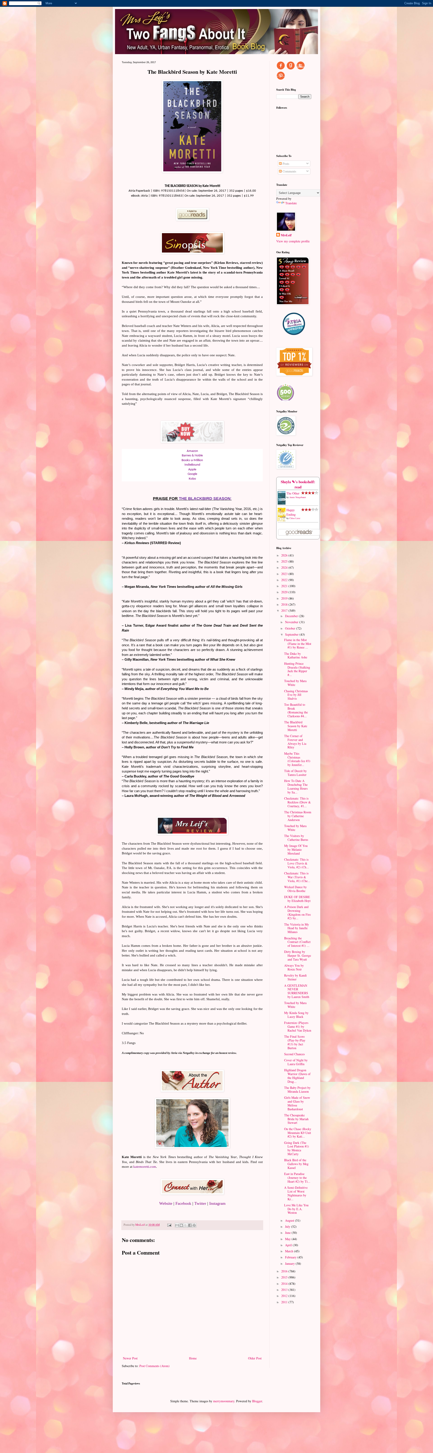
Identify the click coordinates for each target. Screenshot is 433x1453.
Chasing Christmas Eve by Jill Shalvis (296, 695)
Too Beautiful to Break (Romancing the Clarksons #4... (296, 710)
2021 (284, 586)
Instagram (217, 1203)
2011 (284, 1302)
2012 (284, 1296)
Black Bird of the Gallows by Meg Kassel (296, 1164)
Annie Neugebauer (297, 497)
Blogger (257, 1401)
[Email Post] (169, 1225)
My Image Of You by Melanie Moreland (296, 849)
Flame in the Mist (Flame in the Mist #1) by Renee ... (297, 644)
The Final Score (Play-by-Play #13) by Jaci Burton (294, 1042)
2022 (284, 580)
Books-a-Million (192, 460)
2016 (284, 1271)
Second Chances (294, 1054)
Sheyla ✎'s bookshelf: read (298, 484)
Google (192, 474)
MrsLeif (286, 235)
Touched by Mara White (295, 683)
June (288, 1232)
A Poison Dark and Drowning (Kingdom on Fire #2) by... (297, 912)
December (292, 616)
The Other (292, 493)
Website (165, 1203)
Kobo (192, 479)
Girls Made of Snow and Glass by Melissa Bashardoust (297, 1103)
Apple (192, 469)
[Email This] (177, 1225)
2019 (284, 598)
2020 (284, 592)
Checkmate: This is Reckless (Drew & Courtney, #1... (297, 802)
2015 (284, 1277)
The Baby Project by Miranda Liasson (297, 1089)
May (288, 1239)
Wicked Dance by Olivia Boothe (295, 889)
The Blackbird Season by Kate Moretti (295, 726)
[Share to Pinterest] (194, 1225)
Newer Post (130, 1358)
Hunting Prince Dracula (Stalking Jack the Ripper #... (297, 669)
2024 (284, 567)
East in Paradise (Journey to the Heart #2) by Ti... (297, 1178)
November (292, 622)
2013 (284, 1289)
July (288, 1226)
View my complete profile (293, 241)
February (291, 1257)
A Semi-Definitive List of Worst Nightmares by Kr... (296, 1193)
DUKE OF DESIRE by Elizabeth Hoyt (297, 899)
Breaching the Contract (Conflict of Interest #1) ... (297, 942)
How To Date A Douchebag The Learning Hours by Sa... (296, 786)
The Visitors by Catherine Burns (296, 838)
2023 (284, 574)
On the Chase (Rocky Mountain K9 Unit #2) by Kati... (297, 1133)
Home (193, 1358)
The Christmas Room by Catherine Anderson (297, 816)
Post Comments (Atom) (154, 1366)
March (289, 1251)
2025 (284, 561)
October (290, 628)
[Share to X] (185, 1225)
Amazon (192, 451)
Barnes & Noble (192, 455)
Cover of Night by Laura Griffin (296, 1062)
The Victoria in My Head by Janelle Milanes (296, 928)
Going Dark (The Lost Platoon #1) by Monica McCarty (296, 1148)
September (292, 634)
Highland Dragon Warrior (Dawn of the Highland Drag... (297, 1075)
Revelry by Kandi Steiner (295, 977)
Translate (291, 203)
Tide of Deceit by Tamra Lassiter (295, 773)
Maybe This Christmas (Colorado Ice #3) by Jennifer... (297, 759)
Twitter (200, 1203)
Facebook (183, 1203)
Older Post (255, 1358)
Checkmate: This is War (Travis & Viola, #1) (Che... (297, 877)
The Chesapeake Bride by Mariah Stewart (296, 1119)
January (290, 1263)
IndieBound (192, 465)
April (289, 1245)
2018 (284, 604)
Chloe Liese (294, 518)
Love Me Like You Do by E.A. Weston (296, 1209)
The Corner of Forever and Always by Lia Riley (295, 741)
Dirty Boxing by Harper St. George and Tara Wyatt (297, 955)
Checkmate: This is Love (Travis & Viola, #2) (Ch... (296, 863)
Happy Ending (291, 512)
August (290, 1220)
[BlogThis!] (181, 1225)
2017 (284, 610)
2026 (284, 555)
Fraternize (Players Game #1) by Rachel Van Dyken (297, 1026)
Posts (285, 163)
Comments (289, 171)
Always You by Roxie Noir (294, 967)
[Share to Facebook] (190, 1225)
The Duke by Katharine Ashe (295, 655)
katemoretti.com (144, 1166)
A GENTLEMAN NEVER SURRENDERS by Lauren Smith (296, 991)
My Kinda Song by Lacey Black (296, 1015)
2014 (284, 1283)
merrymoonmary (223, 1401)
